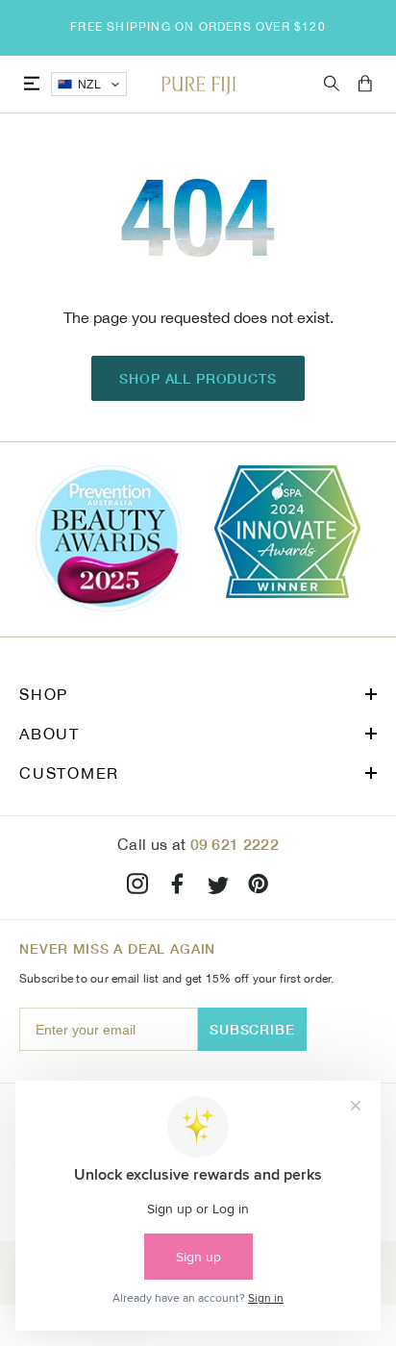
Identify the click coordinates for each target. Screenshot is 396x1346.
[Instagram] (137, 887)
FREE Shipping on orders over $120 (198, 27)
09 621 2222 (235, 844)
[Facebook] (177, 887)
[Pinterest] (258, 887)
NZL (89, 84)
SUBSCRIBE (252, 1029)
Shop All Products (197, 378)
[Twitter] (218, 887)
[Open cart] (365, 84)
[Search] (331, 84)
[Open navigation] (31, 84)
